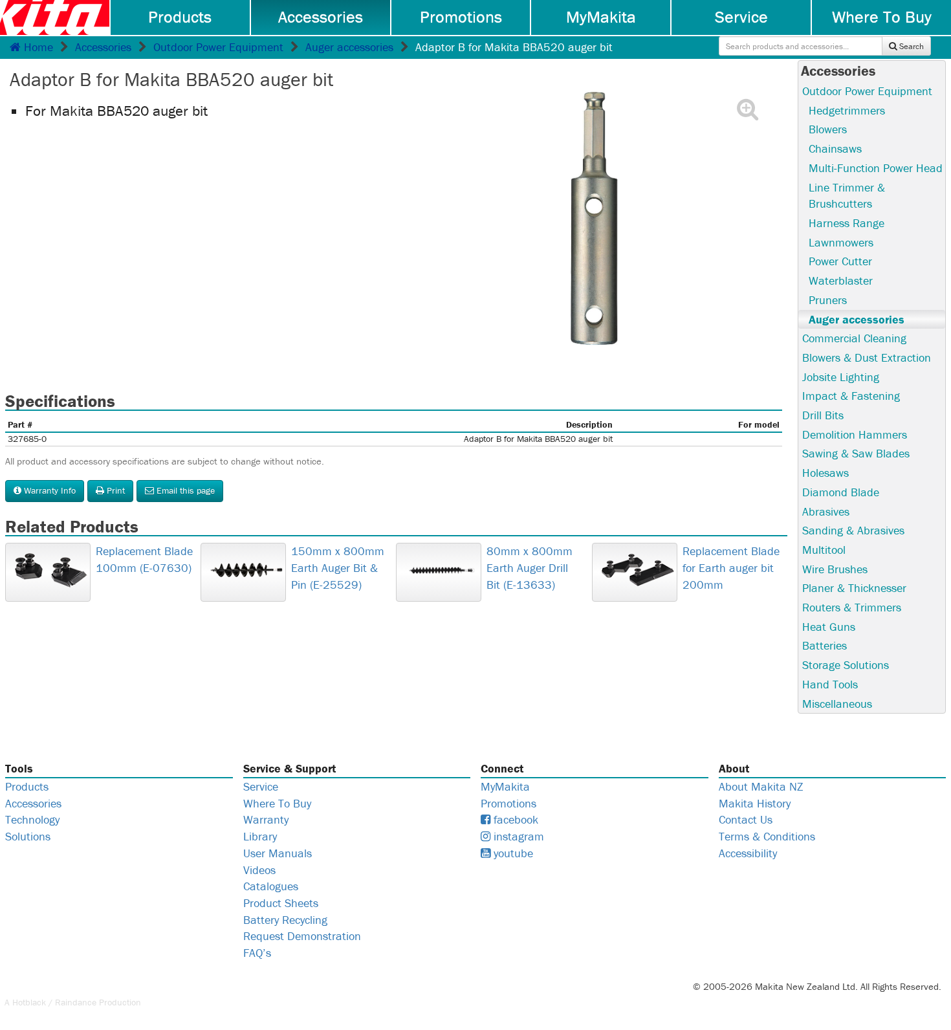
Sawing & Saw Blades (856, 453)
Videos (259, 869)
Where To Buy (882, 16)
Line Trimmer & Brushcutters (847, 196)
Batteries (824, 645)
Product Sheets (280, 902)
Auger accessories (349, 46)
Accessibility (748, 853)
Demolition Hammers (854, 434)
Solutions (27, 836)
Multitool (824, 549)
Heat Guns (828, 626)
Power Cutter (840, 261)
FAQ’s (257, 952)
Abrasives (825, 511)
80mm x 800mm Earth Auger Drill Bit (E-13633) (529, 567)
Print (114, 490)
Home (37, 46)
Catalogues (270, 886)
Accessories (320, 16)
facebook (514, 819)
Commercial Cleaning (854, 338)
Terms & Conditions (767, 836)
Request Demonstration (302, 935)
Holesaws (825, 472)
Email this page (184, 490)
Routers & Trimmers (851, 607)
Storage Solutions (845, 664)
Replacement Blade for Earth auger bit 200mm (731, 567)
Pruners (828, 299)
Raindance (75, 1002)
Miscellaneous (837, 703)
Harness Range (846, 222)
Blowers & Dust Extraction (866, 357)
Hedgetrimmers (847, 110)
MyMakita (601, 16)
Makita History (755, 803)
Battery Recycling (285, 919)
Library (260, 836)
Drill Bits (823, 415)
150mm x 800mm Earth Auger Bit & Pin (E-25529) (337, 567)
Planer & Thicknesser (854, 587)
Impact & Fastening (851, 395)
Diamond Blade (840, 492)
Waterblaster (841, 280)
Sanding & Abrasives (853, 530)
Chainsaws (835, 148)
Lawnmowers (841, 242)
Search (910, 46)
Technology (32, 819)
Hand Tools (830, 684)
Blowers (828, 129)
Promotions (461, 16)
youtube (511, 853)
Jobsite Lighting (840, 376)
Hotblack (29, 1002)
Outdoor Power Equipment (218, 46)
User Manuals (277, 853)
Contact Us (745, 819)
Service (741, 16)
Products (180, 16)
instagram (517, 836)
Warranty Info (48, 490)
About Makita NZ (761, 786)
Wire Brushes (835, 569)
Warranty (266, 819)
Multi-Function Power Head (876, 167)
